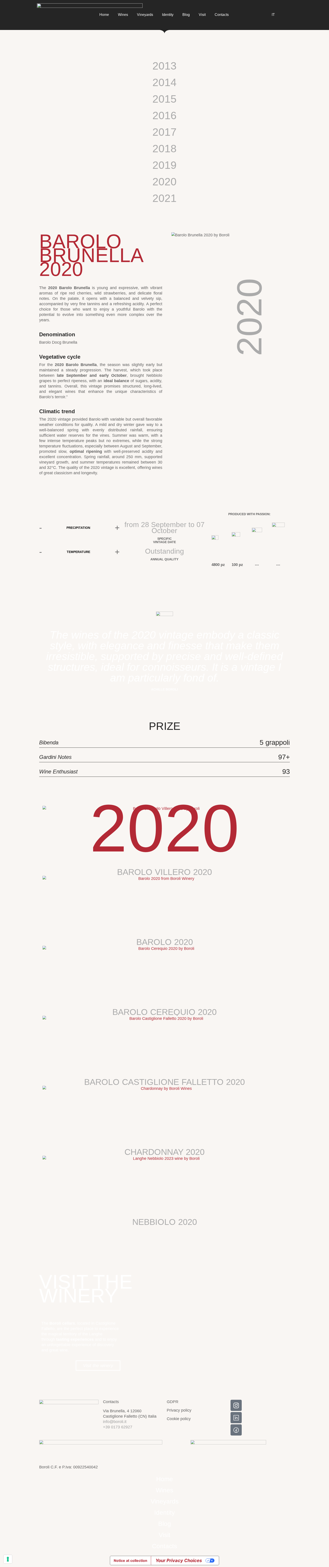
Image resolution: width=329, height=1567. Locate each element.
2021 (164, 198)
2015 (164, 99)
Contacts (222, 15)
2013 (164, 66)
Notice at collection (130, 1560)
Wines (123, 15)
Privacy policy (179, 1410)
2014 (164, 82)
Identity (167, 15)
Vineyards (145, 15)
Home (104, 15)
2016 (164, 115)
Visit (202, 15)
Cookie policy (179, 1419)
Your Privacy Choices (179, 1560)
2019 (164, 165)
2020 (164, 182)
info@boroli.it (114, 1421)
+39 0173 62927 (117, 1427)
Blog (186, 15)
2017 (164, 132)
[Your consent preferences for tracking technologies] (8, 1559)
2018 (164, 149)
